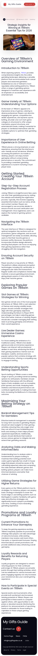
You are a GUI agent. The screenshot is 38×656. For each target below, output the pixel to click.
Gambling (32, 19)
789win (23, 73)
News (18, 636)
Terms (19, 650)
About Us (6, 650)
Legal (24, 650)
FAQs (25, 636)
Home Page (8, 636)
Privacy (13, 650)
